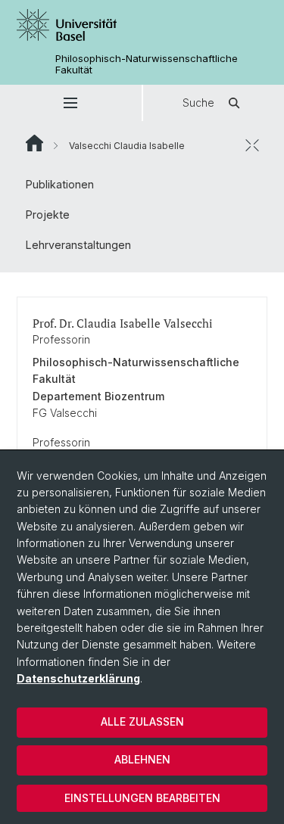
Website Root (34, 143)
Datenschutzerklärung (78, 678)
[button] (71, 103)
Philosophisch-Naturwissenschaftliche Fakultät (146, 64)
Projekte (48, 214)
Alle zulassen (142, 721)
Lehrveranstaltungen (78, 244)
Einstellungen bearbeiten (142, 797)
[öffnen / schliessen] (252, 145)
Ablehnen (142, 759)
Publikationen (60, 184)
